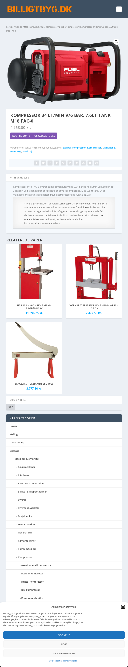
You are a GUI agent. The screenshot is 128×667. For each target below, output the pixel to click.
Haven (13, 426)
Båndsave (23, 475)
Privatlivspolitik (70, 660)
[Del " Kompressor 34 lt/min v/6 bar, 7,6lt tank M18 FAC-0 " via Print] (96, 163)
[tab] (64, 177)
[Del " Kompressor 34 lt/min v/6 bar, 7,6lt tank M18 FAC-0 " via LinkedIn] (70, 163)
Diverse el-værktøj (28, 507)
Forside (10, 26)
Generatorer (25, 532)
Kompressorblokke (32, 598)
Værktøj (18, 26)
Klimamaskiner (27, 540)
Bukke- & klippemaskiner (32, 491)
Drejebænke (25, 516)
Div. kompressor (30, 589)
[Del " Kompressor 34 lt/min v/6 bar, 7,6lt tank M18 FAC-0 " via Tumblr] (56, 163)
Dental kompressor (32, 581)
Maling (14, 434)
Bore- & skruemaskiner (31, 483)
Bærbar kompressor (69, 26)
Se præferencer (64, 653)
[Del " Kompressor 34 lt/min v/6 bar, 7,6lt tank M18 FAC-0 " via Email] (90, 163)
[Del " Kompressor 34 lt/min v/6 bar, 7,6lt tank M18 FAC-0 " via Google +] (50, 163)
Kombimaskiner (27, 548)
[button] (123, 607)
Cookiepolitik (55, 660)
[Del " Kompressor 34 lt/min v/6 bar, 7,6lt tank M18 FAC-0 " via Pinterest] (63, 163)
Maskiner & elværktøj (34, 26)
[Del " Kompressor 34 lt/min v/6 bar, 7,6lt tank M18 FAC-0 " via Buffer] (76, 163)
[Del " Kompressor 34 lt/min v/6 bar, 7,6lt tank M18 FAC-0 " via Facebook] (36, 163)
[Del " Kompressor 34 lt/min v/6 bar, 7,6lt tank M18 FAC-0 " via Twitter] (43, 163)
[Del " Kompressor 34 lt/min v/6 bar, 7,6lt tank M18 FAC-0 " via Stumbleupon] (83, 163)
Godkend (64, 635)
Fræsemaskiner (27, 524)
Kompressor (52, 26)
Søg (10, 407)
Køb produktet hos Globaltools (33, 135)
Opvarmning (17, 442)
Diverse (22, 499)
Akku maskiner (26, 467)
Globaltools (86, 207)
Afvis (64, 644)
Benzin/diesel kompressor (36, 565)
